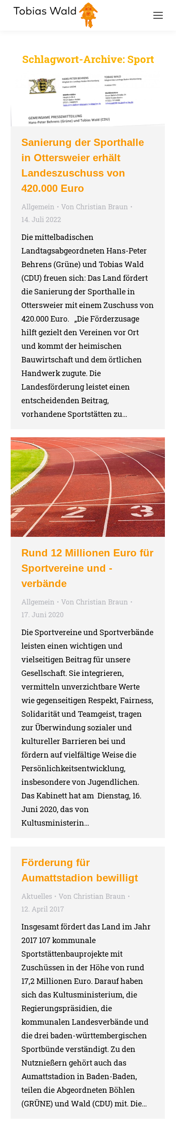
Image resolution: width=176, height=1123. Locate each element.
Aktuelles (36, 896)
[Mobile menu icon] (158, 15)
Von (94, 206)
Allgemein (38, 206)
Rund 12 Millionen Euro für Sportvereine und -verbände (87, 568)
